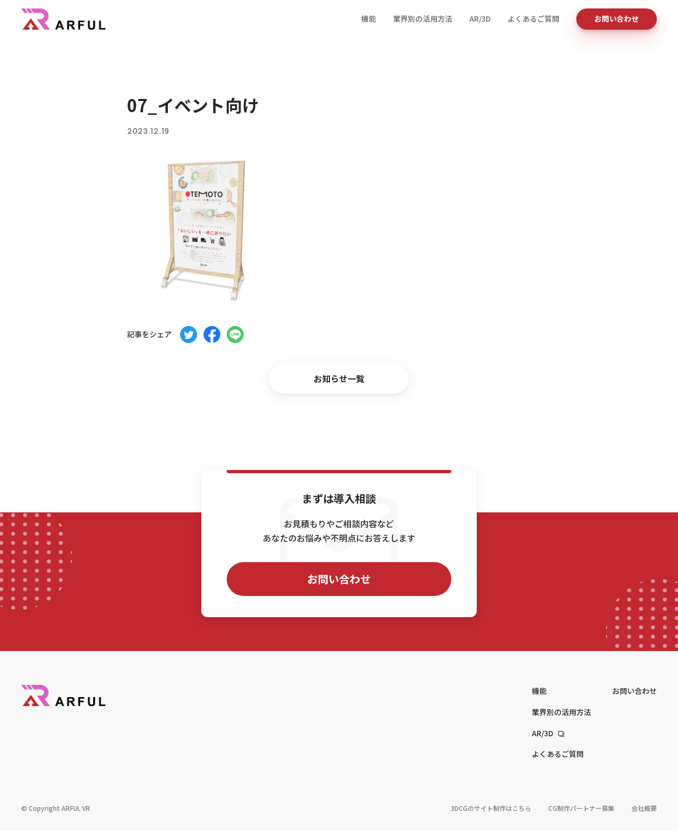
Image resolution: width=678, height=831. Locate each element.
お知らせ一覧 (339, 378)
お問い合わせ (616, 18)
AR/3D (479, 18)
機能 (368, 18)
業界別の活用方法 (422, 18)
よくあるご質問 (533, 18)
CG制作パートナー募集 (581, 807)
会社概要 (644, 807)
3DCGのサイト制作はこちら (491, 807)
